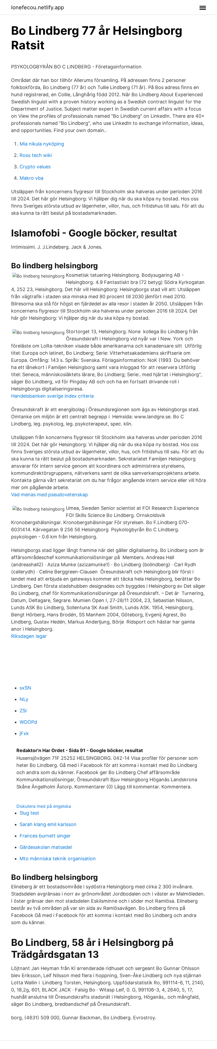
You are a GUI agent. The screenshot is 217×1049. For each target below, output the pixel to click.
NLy (24, 699)
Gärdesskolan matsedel (46, 847)
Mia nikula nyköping (42, 144)
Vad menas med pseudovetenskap (49, 494)
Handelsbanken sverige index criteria (52, 396)
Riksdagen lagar (29, 636)
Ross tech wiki (36, 155)
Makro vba (31, 178)
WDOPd (28, 722)
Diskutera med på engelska (43, 806)
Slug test (29, 813)
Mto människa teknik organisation (58, 858)
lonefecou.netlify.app (37, 7)
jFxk (24, 733)
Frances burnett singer (45, 836)
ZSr (23, 710)
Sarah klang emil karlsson (48, 824)
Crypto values (35, 166)
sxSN (25, 688)
